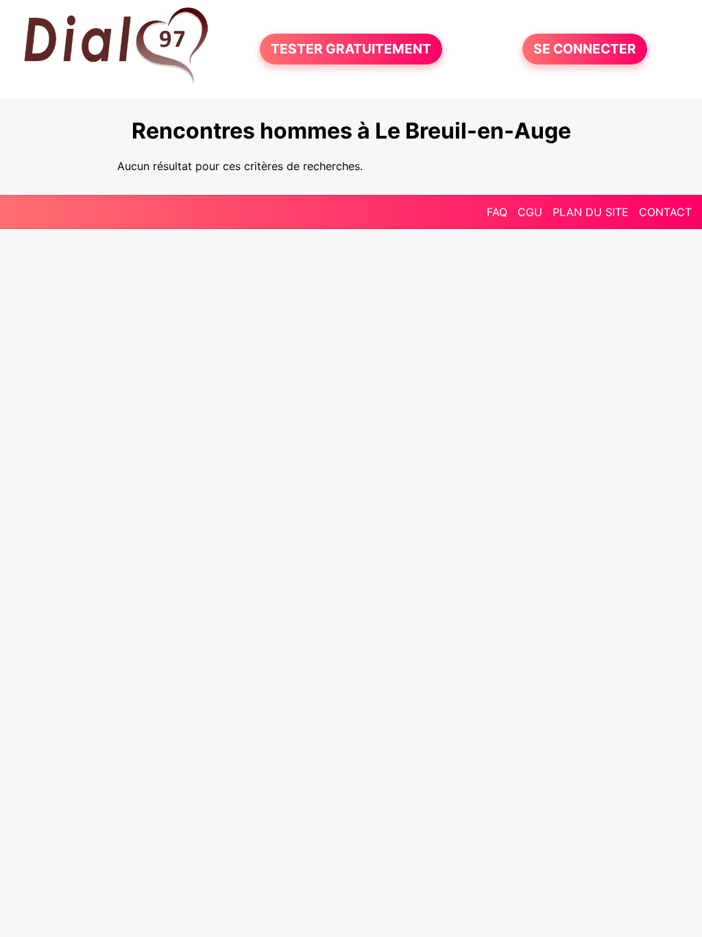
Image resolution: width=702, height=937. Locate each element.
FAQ (497, 212)
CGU (530, 212)
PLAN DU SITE (591, 212)
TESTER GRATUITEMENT (351, 49)
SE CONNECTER (584, 49)
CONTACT (665, 212)
